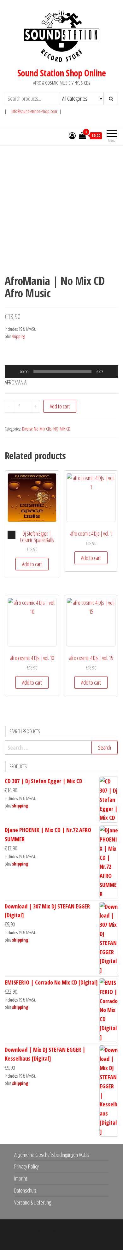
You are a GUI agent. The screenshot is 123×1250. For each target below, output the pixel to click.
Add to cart (60, 406)
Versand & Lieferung (32, 1202)
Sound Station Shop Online (61, 73)
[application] (61, 371)
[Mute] (110, 371)
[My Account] (72, 135)
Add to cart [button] (32, 564)
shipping (18, 336)
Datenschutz (25, 1190)
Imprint (20, 1178)
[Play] (13, 371)
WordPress (67, 1230)
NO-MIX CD (61, 429)
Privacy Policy (26, 1166)
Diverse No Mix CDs (36, 429)
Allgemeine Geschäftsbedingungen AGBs (51, 1154)
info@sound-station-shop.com (34, 111)
